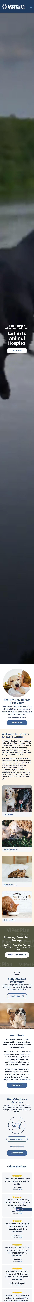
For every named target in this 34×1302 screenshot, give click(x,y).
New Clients (9, 849)
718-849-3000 (24, 1080)
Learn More (17, 722)
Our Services (17, 1153)
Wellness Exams (16, 1139)
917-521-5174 (18, 776)
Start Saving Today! (17, 955)
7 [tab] (23, 1146)
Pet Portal (9, 885)
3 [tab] (15, 1146)
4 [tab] (17, 1146)
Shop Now (8, 920)
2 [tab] (13, 1146)
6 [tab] (21, 1146)
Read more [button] (17, 1231)
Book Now (17, 350)
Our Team (8, 814)
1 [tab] (11, 1146)
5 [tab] (19, 1146)
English (21, 1209)
